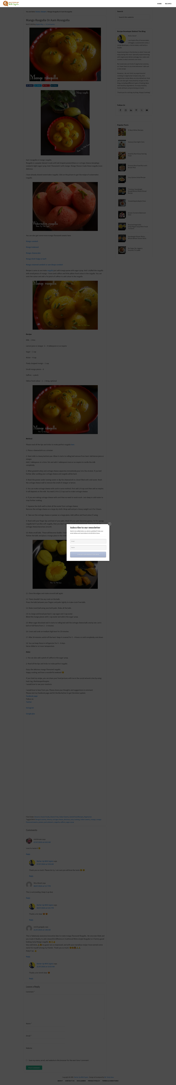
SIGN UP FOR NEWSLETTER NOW (88, 554)
